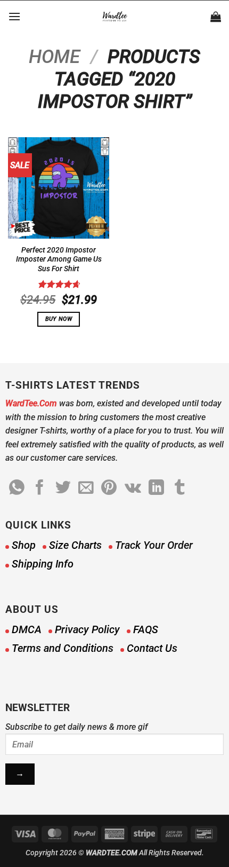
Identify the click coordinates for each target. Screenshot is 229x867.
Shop (24, 545)
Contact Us (152, 648)
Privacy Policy (87, 629)
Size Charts (75, 545)
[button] (14, 16)
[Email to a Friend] (86, 488)
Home (54, 57)
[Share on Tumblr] (179, 488)
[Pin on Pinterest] (109, 488)
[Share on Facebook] (39, 488)
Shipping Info (42, 563)
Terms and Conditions (62, 648)
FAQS (145, 629)
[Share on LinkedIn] (156, 488)
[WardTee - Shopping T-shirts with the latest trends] (115, 17)
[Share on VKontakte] (133, 488)
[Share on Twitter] (63, 488)
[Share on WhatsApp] (16, 488)
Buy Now (58, 319)
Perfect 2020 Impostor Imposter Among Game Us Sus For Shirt (59, 259)
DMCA (27, 629)
